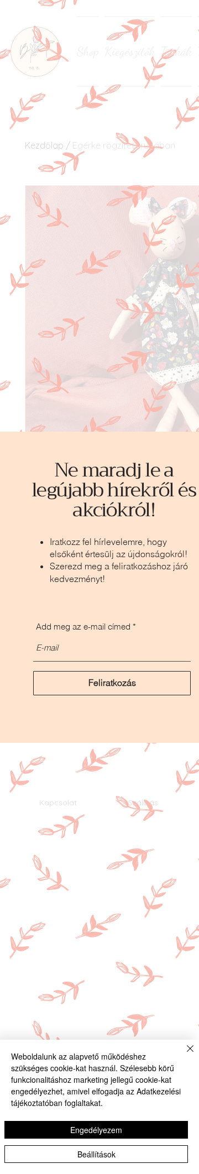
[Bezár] (183, 1055)
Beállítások (96, 1154)
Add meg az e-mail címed (83, 626)
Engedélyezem (96, 1129)
